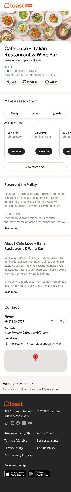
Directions (33, 81)
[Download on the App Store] (15, 473)
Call (14, 81)
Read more (11, 228)
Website (54, 81)
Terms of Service (15, 441)
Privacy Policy (13, 448)
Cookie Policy (46, 448)
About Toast (45, 433)
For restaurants (47, 441)
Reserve (16, 151)
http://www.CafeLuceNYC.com (26, 332)
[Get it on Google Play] (39, 473)
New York (22, 384)
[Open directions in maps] (35, 361)
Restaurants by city (17, 433)
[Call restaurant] (62, 321)
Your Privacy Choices (18, 455)
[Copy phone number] (51, 321)
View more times (35, 167)
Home (7, 384)
